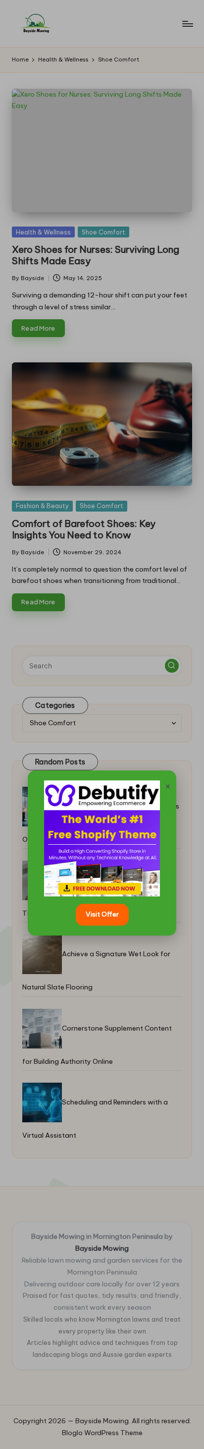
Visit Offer (102, 914)
